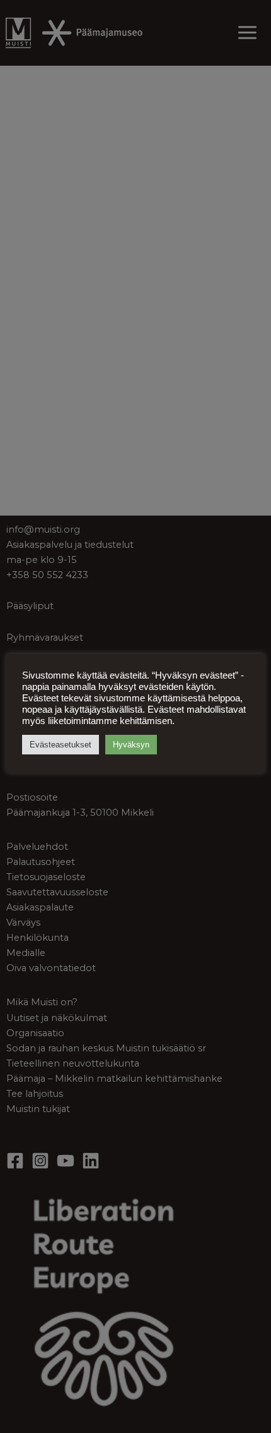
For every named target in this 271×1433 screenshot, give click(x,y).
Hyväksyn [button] (131, 744)
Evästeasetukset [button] (60, 744)
